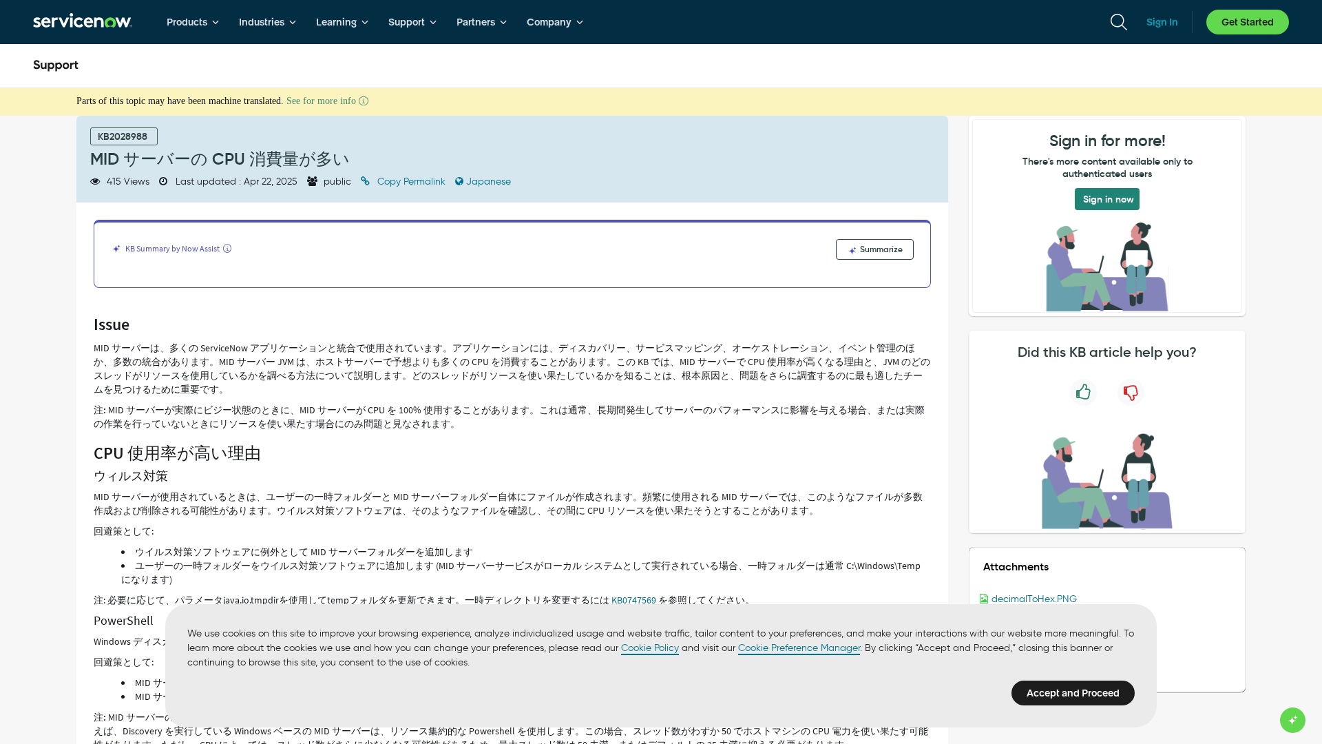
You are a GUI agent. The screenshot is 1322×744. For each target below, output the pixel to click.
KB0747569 (633, 600)
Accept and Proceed (1073, 693)
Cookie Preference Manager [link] (799, 648)
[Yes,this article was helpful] (1083, 392)
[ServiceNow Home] (82, 22)
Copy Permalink (411, 181)
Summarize (880, 249)
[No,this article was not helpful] (1131, 392)
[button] (1107, 599)
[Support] (55, 66)
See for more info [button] (322, 101)
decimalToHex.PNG (1034, 599)
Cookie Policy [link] (650, 648)
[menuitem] (193, 22)
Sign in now (1108, 199)
